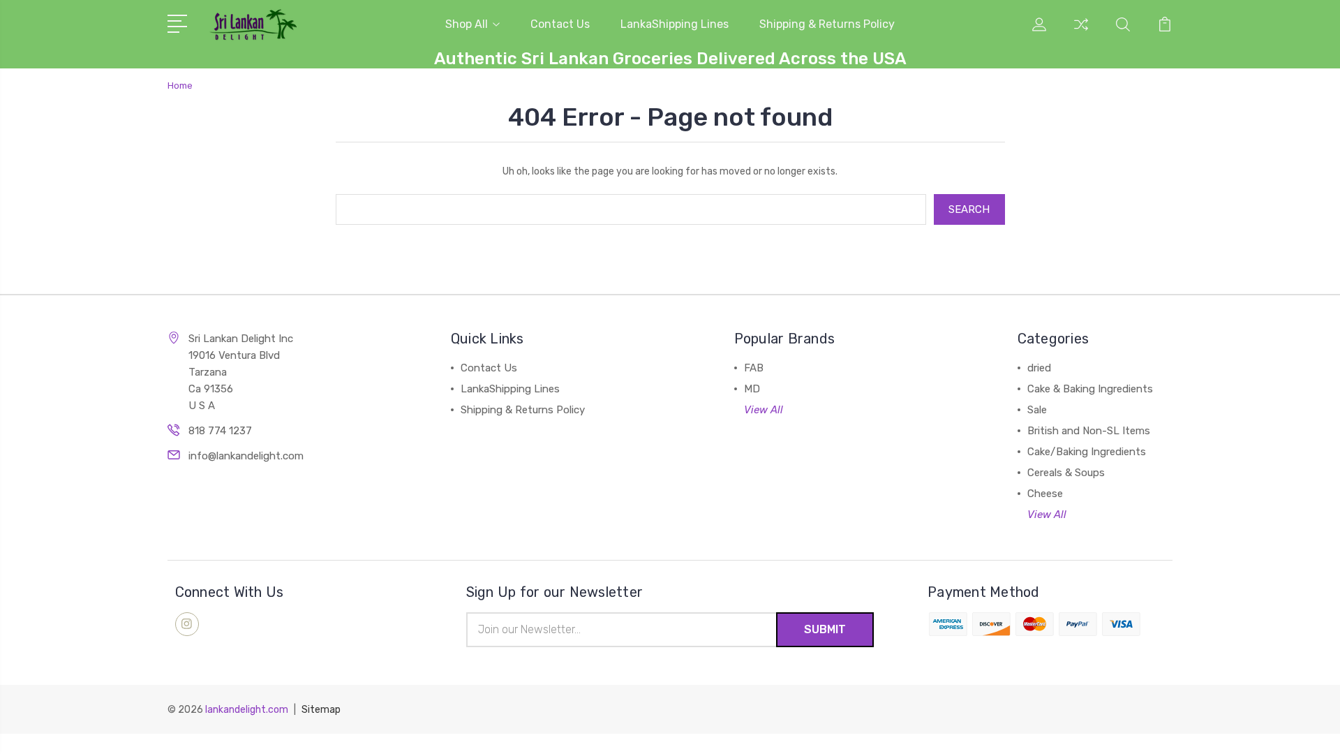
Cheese (1045, 493)
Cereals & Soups (1066, 472)
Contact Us (560, 24)
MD (752, 389)
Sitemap (321, 710)
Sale (1037, 410)
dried (1039, 368)
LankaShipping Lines (674, 24)
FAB (754, 368)
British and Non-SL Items (1088, 430)
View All (763, 410)
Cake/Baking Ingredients (1086, 451)
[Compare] (1081, 33)
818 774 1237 (220, 430)
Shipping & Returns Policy (827, 24)
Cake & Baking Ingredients (1090, 389)
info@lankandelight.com (246, 456)
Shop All (466, 24)
